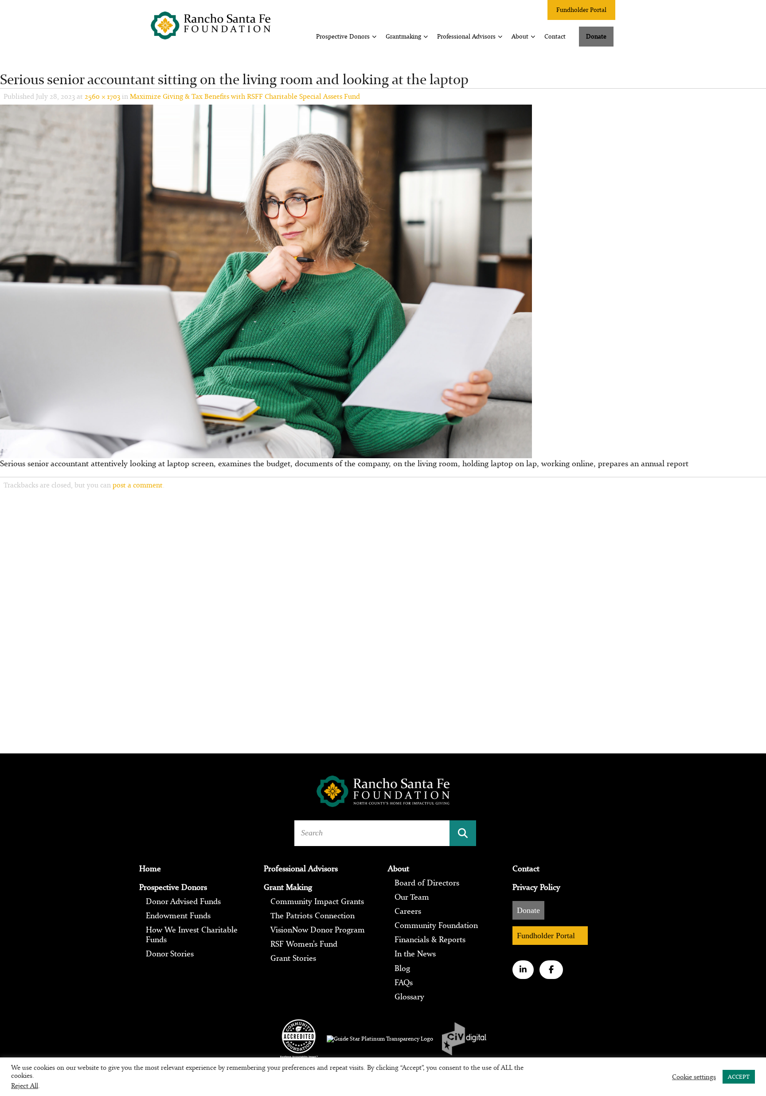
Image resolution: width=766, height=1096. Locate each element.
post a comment (138, 484)
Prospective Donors (343, 36)
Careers (408, 911)
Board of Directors (427, 883)
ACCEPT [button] (739, 1076)
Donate (596, 36)
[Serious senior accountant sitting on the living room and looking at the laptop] (266, 281)
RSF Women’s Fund (303, 944)
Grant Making (288, 887)
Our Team (412, 897)
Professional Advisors (466, 36)
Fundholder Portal (581, 10)
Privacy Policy (536, 887)
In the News (415, 954)
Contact (555, 36)
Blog (402, 968)
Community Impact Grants (317, 901)
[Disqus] (383, 612)
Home (150, 869)
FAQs (404, 982)
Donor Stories (170, 954)
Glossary (409, 997)
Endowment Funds (178, 915)
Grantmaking (403, 36)
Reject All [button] (24, 1085)
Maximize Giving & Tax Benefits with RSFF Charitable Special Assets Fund (245, 96)
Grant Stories (293, 958)
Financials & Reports (430, 939)
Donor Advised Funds (183, 901)
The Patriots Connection (312, 915)
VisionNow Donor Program (317, 930)
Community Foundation (436, 925)
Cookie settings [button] (694, 1077)
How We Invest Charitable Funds (192, 934)
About (520, 36)
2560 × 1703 (102, 96)
